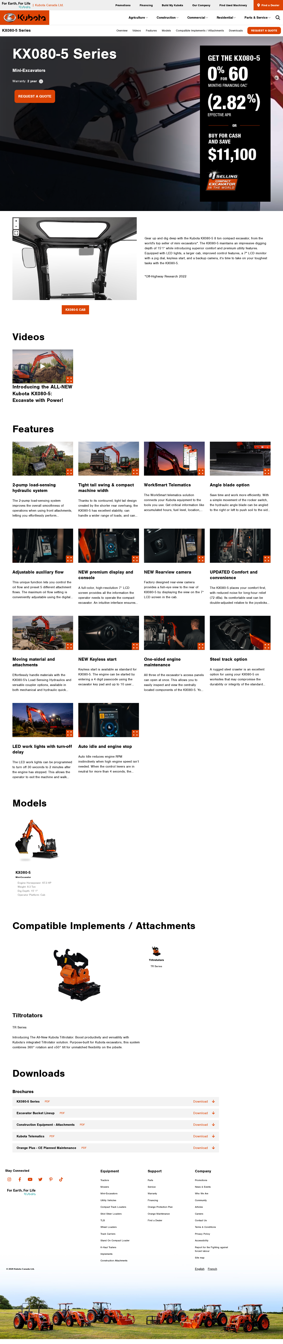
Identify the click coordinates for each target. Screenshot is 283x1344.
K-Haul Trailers (108, 1247)
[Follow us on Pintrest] (51, 1179)
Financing (146, 5)
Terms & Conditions (205, 1227)
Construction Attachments (113, 1260)
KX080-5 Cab (75, 310)
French (212, 1269)
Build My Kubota (172, 5)
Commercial (196, 18)
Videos (136, 31)
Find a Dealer (269, 5)
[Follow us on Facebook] (20, 1179)
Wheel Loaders (108, 1227)
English (199, 1269)
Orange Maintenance (159, 1213)
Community (201, 1200)
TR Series (156, 966)
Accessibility (201, 1240)
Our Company (201, 5)
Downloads (236, 31)
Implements (106, 1254)
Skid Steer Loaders (111, 1213)
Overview (121, 31)
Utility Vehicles (108, 1200)
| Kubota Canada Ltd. (48, 5)
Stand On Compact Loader (114, 1240)
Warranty (152, 1193)
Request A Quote (264, 30)
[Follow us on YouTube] (30, 1179)
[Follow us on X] (40, 1179)
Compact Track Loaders (113, 1207)
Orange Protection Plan (160, 1207)
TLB (102, 1220)
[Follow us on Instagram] (9, 1179)
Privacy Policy (202, 1234)
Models (166, 31)
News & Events (203, 1187)
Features (151, 31)
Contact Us (201, 1220)
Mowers (104, 1187)
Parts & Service (256, 18)
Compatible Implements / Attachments (200, 31)
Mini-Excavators (108, 1193)
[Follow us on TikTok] (61, 1179)
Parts (150, 1180)
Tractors (104, 1180)
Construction (166, 18)
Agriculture (137, 18)
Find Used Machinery (233, 5)
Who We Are (201, 1193)
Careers (199, 1213)
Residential (225, 18)
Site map (199, 1257)
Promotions (123, 5)
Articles (199, 1207)
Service (152, 1187)
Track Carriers (107, 1234)
